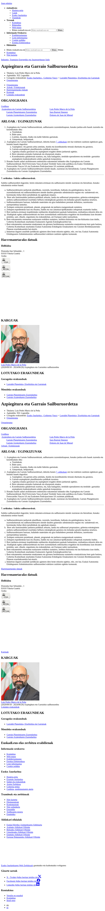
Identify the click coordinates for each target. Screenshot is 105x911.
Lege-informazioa (19, 38)
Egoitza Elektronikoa (21, 42)
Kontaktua (16, 22)
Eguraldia (11, 809)
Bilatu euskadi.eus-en (21, 30)
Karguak (5, 652)
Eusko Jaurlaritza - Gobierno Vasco (42, 78)
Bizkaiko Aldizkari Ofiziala (18, 830)
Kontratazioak (13, 804)
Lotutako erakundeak (10, 707)
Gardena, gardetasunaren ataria (20, 789)
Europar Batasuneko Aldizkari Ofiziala (23, 837)
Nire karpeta (12, 55)
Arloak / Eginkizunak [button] (16, 87)
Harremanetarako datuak (11, 569)
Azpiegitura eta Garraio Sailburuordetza (19, 109)
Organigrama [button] (12, 85)
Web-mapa (16, 27)
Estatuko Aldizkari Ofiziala (18, 834)
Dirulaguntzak (13, 802)
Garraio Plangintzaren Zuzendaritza (21, 112)
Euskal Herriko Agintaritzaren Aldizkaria (24, 825)
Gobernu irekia (13, 787)
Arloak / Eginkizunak (10, 446)
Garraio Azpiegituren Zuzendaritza (21, 115)
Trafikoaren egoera (15, 812)
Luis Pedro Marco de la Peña (27, 73)
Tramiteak (16, 18)
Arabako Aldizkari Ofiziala (18, 827)
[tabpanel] (52, 108)
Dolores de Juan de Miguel (61, 115)
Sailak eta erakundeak (16, 782)
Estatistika (11, 814)
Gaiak (14, 13)
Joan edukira (6, 3)
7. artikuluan (61, 142)
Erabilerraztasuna (19, 35)
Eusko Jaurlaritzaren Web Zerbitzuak (17, 865)
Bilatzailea (16, 25)
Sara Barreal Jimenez (59, 112)
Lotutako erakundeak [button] (16, 95)
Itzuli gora (11, 900)
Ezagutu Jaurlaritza (15, 779)
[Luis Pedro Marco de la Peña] (20, 362)
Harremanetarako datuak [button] (17, 90)
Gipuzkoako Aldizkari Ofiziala (20, 832)
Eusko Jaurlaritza (19, 15)
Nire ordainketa (13, 807)
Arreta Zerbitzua (14, 784)
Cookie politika (18, 40)
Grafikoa (5, 106)
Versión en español (15, 895)
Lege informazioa (14, 764)
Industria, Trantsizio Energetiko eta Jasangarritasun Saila (25, 59)
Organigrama (12, 80)
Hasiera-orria (17, 10)
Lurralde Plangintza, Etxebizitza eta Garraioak (80, 78)
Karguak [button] (10, 92)
